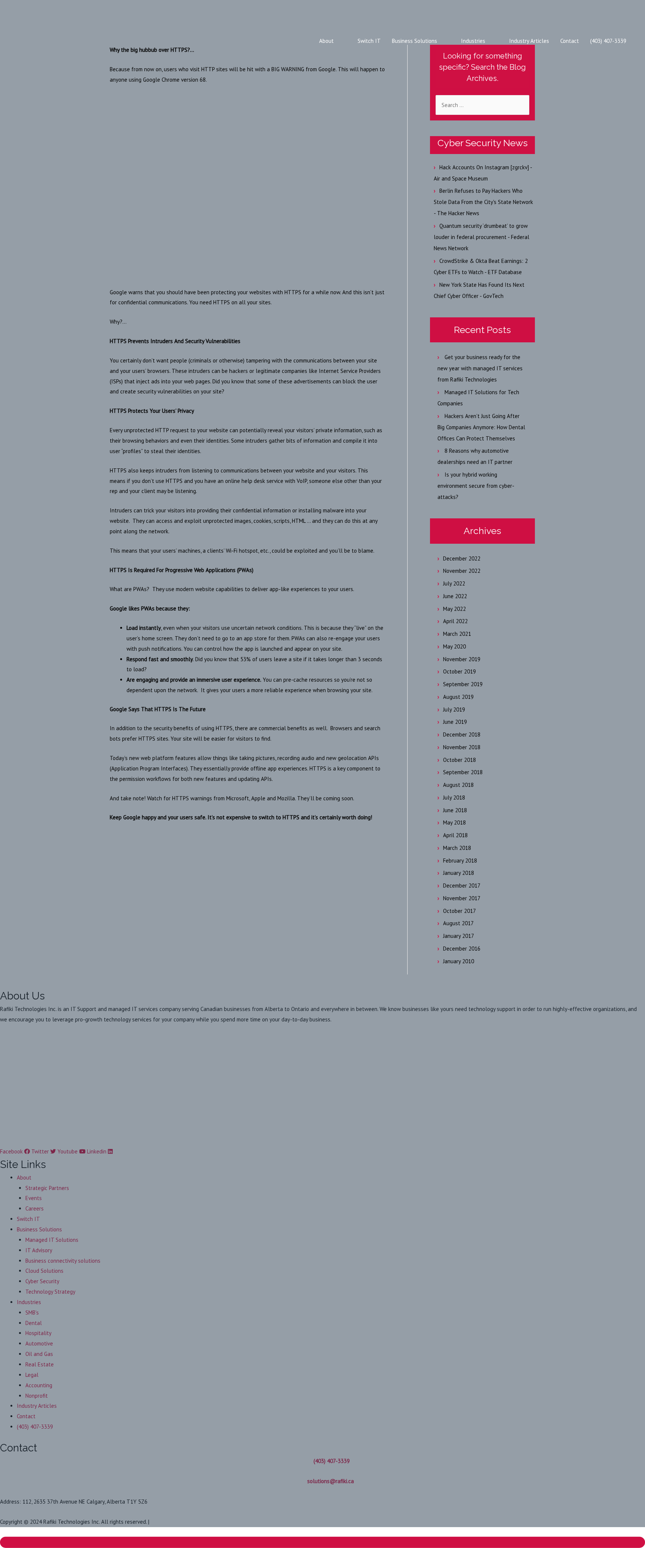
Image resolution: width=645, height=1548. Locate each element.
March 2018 (457, 847)
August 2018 (458, 784)
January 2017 (458, 935)
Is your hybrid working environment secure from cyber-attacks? (475, 485)
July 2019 (454, 709)
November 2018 (461, 747)
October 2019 (459, 671)
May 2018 (454, 822)
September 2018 (463, 772)
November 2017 (461, 898)
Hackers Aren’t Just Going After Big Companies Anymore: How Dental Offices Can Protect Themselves (481, 427)
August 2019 (458, 696)
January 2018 (458, 872)
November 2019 (461, 659)
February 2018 (460, 860)
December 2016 (461, 948)
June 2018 (455, 810)
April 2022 (455, 621)
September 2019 (463, 684)
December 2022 (461, 558)
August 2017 (458, 923)
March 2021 (457, 633)
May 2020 (454, 646)
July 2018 (454, 797)
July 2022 (454, 583)
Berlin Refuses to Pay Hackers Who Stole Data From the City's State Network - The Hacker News (483, 202)
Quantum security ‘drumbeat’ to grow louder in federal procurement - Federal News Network (481, 237)
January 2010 (458, 961)
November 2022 (461, 570)
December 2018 (461, 734)
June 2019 (455, 721)
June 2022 (455, 596)
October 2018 (459, 759)
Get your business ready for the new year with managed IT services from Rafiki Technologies (480, 368)
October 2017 (459, 910)
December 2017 (461, 885)
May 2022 (454, 608)
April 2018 (455, 835)
